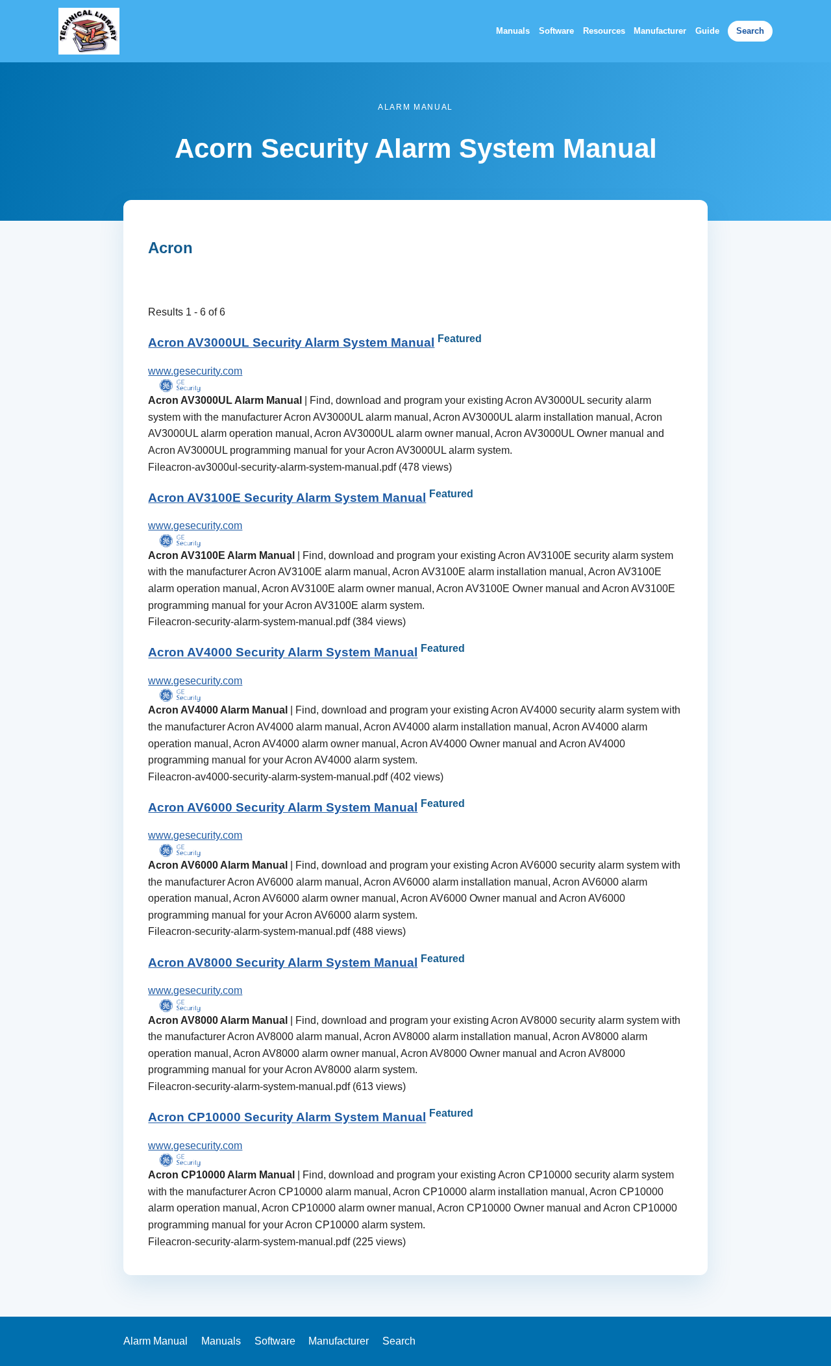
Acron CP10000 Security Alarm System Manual (287, 1117)
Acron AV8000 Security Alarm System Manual (282, 962)
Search (750, 31)
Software (556, 31)
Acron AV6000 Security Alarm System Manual (282, 807)
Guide (707, 31)
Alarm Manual (155, 1341)
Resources (604, 31)
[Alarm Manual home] (88, 31)
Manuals (513, 31)
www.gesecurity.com (195, 371)
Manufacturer (660, 31)
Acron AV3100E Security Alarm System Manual (287, 497)
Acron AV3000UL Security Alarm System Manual (291, 342)
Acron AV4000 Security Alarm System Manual (282, 653)
